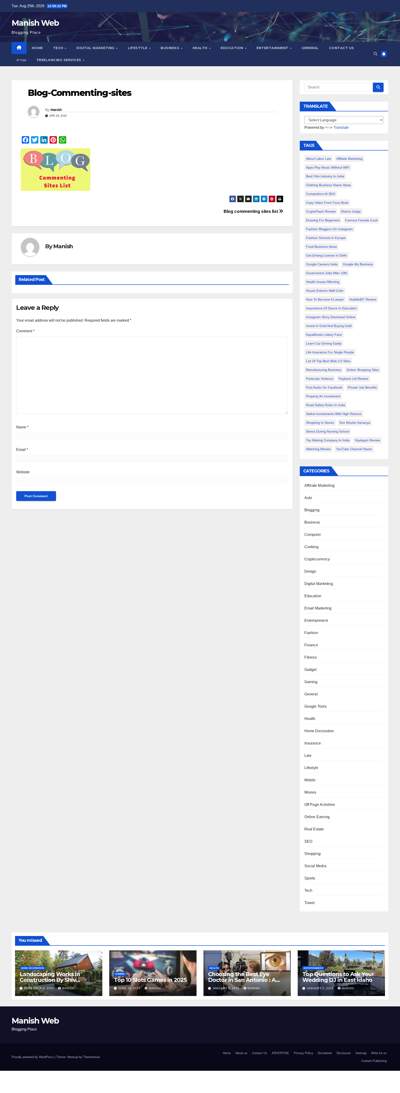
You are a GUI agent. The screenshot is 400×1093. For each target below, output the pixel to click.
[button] (375, 54)
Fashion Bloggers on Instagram (329, 229)
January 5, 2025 (226, 988)
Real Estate (314, 829)
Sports (309, 878)
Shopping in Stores (320, 422)
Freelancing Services (59, 60)
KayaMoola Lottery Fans (324, 334)
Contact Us (341, 48)
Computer (312, 535)
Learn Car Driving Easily (323, 343)
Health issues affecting (322, 282)
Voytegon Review (367, 440)
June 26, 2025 (129, 988)
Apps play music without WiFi (328, 167)
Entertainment (272, 48)
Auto (308, 498)
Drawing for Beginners (323, 220)
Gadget (310, 670)
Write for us (379, 1053)
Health (201, 48)
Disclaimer (325, 1053)
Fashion (311, 633)
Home (37, 48)
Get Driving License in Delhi (326, 255)
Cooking (311, 547)
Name (22, 427)
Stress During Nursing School (327, 431)
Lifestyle (138, 48)
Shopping (312, 854)
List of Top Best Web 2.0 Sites (328, 361)
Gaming (311, 682)
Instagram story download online (330, 317)
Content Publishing (374, 1061)
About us (241, 1053)
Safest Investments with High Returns (334, 414)
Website (23, 472)
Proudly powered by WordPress (33, 1057)
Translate (341, 127)
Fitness (310, 657)
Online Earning (317, 817)
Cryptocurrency (317, 559)
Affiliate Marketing (349, 158)
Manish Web (35, 23)
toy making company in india (328, 440)
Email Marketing (318, 608)
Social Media (315, 866)
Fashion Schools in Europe (326, 238)
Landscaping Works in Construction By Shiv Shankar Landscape (50, 980)
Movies (310, 792)
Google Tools (315, 706)
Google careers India (322, 264)
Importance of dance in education (331, 308)
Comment (25, 331)
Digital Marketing (96, 48)
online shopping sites (363, 370)
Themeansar (91, 1057)
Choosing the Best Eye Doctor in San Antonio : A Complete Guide (241, 980)
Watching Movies (318, 449)
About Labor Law (318, 158)
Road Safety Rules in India (325, 405)
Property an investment (323, 396)
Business (170, 48)
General (310, 48)
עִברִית (22, 60)
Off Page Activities (319, 805)
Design (310, 571)
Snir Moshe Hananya (354, 422)
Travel (309, 903)
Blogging (312, 510)
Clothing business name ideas (328, 185)
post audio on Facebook (324, 387)
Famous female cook (361, 220)
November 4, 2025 (39, 988)
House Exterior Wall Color (325, 290)
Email (22, 450)
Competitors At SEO (320, 194)
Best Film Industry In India (325, 176)
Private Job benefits (362, 387)
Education (232, 48)
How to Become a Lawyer (325, 299)
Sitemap (360, 1053)
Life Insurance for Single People (330, 352)
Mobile (310, 780)
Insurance (312, 743)
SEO (308, 841)
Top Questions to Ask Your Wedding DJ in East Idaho (338, 977)
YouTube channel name (354, 449)
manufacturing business (323, 370)
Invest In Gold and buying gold (329, 326)
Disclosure (344, 1053)
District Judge (351, 211)
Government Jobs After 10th (326, 273)
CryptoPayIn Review (321, 211)
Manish (56, 110)
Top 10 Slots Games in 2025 (150, 980)
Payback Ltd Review (353, 378)
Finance (311, 645)
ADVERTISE (280, 1053)
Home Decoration (319, 731)
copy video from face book (327, 202)
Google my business (358, 264)
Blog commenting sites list (251, 211)
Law (308, 755)
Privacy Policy (303, 1053)
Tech (58, 48)
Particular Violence (319, 378)
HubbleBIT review (362, 299)
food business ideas (321, 246)
